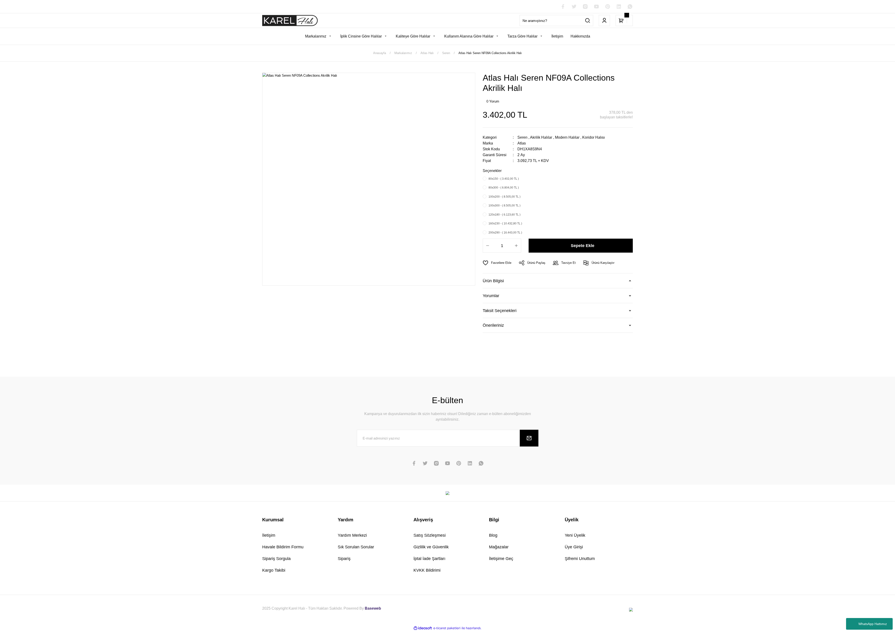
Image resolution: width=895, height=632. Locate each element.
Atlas (521, 143)
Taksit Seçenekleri (499, 310)
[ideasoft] (422, 628)
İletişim (268, 535)
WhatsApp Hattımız (872, 624)
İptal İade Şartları (429, 558)
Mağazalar (499, 547)
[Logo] (290, 20)
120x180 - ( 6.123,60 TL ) (504, 214)
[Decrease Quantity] (487, 245)
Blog (493, 535)
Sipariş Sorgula (276, 558)
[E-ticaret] (447, 628)
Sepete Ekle (582, 245)
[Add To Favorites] (497, 263)
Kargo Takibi (273, 570)
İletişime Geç (501, 558)
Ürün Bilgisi (493, 280)
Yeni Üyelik (575, 535)
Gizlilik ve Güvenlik (431, 547)
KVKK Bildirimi (427, 570)
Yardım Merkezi (352, 535)
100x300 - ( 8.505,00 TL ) (504, 205)
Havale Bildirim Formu (282, 547)
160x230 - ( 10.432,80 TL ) (505, 223)
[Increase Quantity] (516, 245)
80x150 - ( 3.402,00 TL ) (504, 178)
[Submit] (529, 438)
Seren (522, 137)
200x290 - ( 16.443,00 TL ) (505, 232)
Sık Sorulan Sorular (356, 547)
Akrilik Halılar (541, 137)
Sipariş (344, 558)
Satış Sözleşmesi (429, 535)
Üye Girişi (574, 547)
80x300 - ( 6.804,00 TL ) (504, 187)
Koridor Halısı (593, 137)
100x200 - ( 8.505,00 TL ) (504, 196)
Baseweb (373, 608)
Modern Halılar (567, 137)
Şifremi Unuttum (580, 558)
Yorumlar (491, 295)
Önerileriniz (493, 325)
